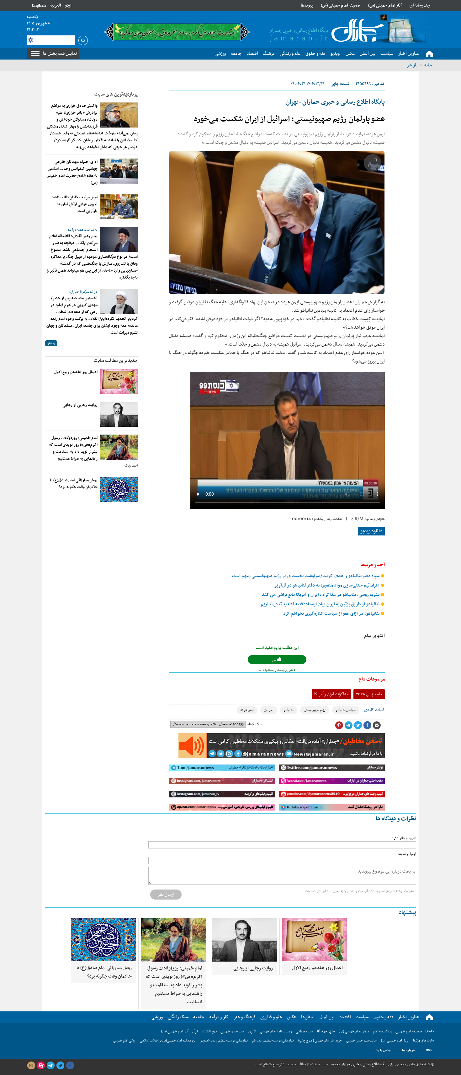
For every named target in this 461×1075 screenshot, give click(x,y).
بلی (274, 660)
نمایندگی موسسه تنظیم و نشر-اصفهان (224, 1041)
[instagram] (31, 1065)
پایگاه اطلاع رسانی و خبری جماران (363, 1064)
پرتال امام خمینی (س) (394, 1041)
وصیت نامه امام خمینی (276, 1031)
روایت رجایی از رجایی (80, 405)
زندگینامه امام (382, 1031)
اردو (68, 5)
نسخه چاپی (340, 84)
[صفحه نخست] (429, 54)
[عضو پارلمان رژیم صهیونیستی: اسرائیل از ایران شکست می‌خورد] (277, 222)
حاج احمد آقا (326, 1031)
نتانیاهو (289, 710)
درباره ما (408, 1050)
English (39, 5)
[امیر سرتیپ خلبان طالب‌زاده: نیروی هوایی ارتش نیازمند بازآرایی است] (119, 206)
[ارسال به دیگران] (376, 725)
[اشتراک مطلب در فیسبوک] (367, 725)
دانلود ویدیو (371, 531)
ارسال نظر (165, 894)
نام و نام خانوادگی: (404, 838)
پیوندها (307, 5)
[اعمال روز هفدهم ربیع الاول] (119, 381)
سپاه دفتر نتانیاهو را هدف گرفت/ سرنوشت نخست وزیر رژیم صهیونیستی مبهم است (306, 576)
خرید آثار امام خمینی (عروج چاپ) (320, 1041)
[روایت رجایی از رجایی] (119, 414)
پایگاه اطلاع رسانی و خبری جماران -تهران (335, 102)
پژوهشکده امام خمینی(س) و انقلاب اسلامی (167, 1041)
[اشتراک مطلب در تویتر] (357, 725)
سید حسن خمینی (232, 1031)
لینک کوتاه (255, 724)
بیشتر (51, 343)
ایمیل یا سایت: (407, 854)
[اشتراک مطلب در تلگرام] (348, 725)
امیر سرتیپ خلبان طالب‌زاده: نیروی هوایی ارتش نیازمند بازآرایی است (75, 204)
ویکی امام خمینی (124, 1041)
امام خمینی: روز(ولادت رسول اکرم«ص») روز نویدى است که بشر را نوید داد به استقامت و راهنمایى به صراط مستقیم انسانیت (93, 452)
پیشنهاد (407, 912)
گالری (252, 1031)
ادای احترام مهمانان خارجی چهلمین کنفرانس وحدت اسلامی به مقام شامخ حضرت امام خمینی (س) (72, 172)
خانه (428, 65)
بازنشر (412, 65)
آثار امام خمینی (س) (385, 5)
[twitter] (60, 1065)
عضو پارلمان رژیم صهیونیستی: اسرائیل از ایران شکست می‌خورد (289, 119)
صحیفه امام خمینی (408, 1031)
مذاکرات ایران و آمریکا (331, 694)
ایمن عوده (247, 710)
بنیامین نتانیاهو (346, 710)
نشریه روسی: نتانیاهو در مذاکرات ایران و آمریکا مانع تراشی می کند (321, 595)
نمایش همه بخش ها (60, 54)
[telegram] (50, 1065)
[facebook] (70, 1065)
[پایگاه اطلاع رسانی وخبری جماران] (325, 31)
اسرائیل (268, 710)
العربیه (55, 5)
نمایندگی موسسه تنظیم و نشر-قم (273, 1041)
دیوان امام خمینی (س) (354, 1031)
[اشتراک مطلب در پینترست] (339, 725)
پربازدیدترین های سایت (116, 94)
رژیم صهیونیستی (315, 710)
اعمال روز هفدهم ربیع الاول (76, 372)
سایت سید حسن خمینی (361, 1041)
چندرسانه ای (420, 5)
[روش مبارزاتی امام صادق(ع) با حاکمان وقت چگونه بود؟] (119, 489)
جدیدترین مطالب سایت (116, 361)
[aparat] (40, 1065)
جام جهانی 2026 (369, 694)
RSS (429, 1050)
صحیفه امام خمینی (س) (340, 5)
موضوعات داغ (372, 679)
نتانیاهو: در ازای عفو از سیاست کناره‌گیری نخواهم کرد (331, 614)
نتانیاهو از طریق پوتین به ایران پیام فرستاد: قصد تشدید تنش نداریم (320, 604)
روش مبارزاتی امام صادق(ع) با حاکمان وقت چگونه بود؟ (74, 484)
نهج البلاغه (209, 1031)
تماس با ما (383, 1050)
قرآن (195, 1031)
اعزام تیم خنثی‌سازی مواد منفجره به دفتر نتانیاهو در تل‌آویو (327, 585)
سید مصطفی (304, 1031)
